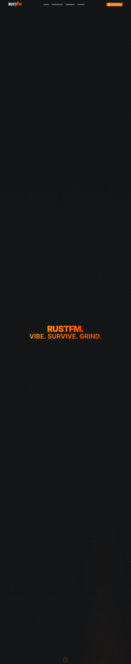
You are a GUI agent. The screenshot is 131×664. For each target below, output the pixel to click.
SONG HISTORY (57, 4)
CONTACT (81, 4)
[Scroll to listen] (65, 660)
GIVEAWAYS (70, 4)
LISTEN (46, 4)
